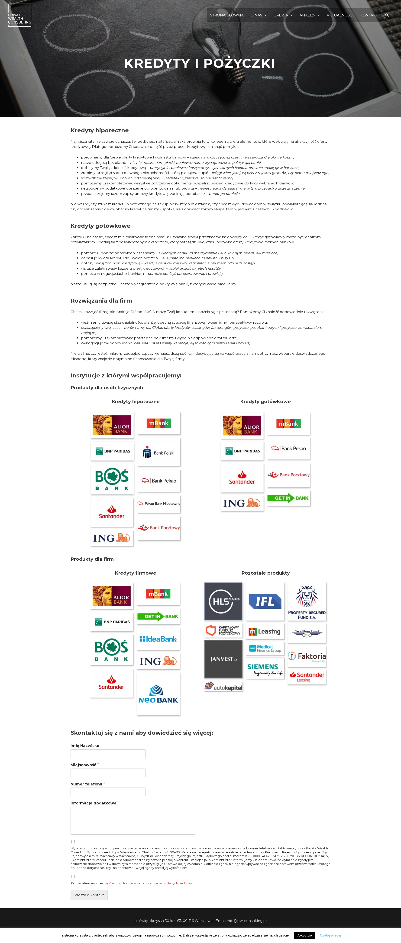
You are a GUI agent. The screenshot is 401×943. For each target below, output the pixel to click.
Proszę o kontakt (89, 895)
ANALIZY (307, 15)
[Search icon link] (387, 15)
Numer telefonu (88, 784)
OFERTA (281, 15)
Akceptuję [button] (305, 935)
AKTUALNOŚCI (340, 15)
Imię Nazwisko (85, 746)
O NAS (256, 15)
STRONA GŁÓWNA (227, 15)
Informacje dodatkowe (93, 803)
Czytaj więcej (330, 935)
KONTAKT (369, 15)
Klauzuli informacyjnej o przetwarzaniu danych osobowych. (153, 883)
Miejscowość (85, 765)
